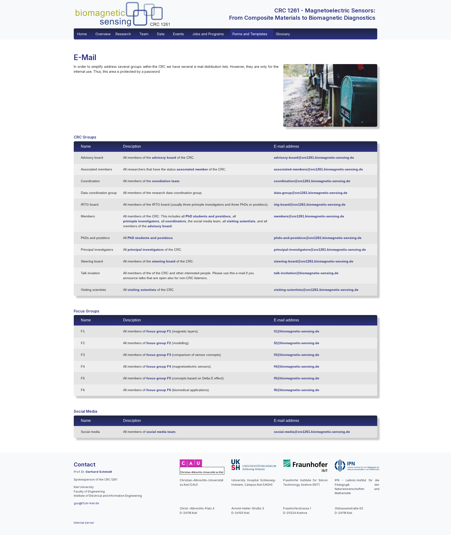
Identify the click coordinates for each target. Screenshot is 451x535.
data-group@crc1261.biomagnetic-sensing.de (310, 193)
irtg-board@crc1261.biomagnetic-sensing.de (310, 204)
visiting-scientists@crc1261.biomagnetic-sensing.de (316, 290)
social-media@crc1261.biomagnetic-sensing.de (312, 432)
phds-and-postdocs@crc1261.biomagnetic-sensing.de (318, 238)
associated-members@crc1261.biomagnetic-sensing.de (318, 169)
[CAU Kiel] (202, 466)
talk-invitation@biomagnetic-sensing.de (306, 273)
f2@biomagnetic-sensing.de (296, 343)
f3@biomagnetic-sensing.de (296, 355)
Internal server (84, 522)
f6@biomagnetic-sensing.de (296, 390)
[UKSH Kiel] (253, 464)
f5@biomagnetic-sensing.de (296, 378)
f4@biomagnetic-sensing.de (296, 366)
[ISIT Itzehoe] (305, 465)
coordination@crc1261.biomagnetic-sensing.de (312, 181)
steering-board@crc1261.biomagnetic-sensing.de (313, 261)
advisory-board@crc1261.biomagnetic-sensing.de (314, 157)
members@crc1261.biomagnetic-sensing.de (309, 216)
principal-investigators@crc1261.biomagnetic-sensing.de (320, 249)
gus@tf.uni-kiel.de (86, 503)
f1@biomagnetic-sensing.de (296, 331)
